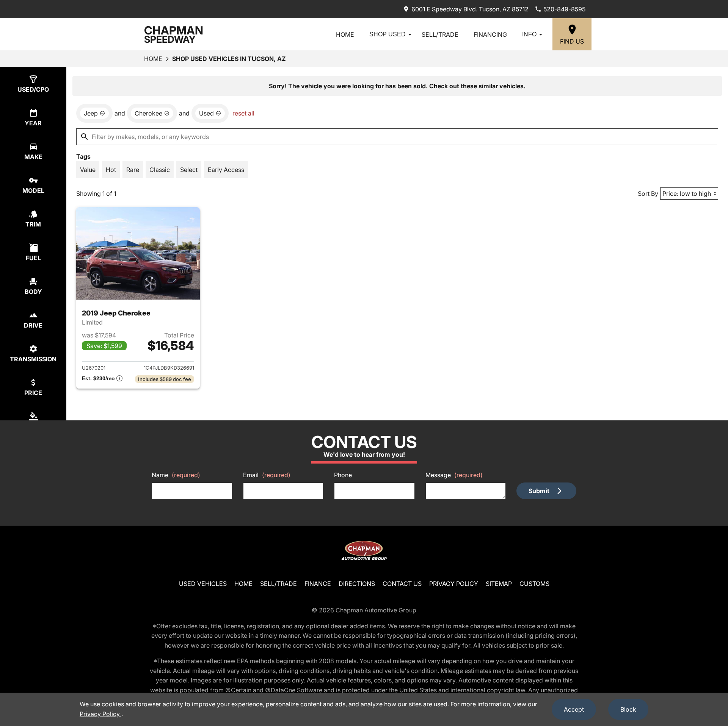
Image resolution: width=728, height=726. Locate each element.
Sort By (648, 193)
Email (266, 475)
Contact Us (402, 583)
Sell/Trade (440, 34)
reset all (243, 113)
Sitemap (499, 583)
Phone (343, 475)
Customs (534, 583)
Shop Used (387, 34)
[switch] (87, 169)
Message (454, 475)
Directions (357, 583)
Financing (490, 34)
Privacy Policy (453, 583)
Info (529, 34)
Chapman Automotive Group (376, 610)
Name (176, 475)
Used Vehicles (203, 583)
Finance (317, 583)
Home (345, 34)
